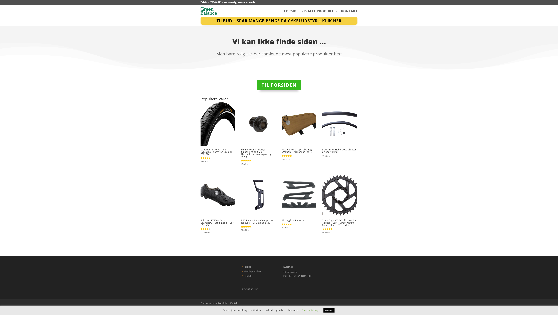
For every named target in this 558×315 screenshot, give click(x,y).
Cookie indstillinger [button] (311, 310)
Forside (291, 11)
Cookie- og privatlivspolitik (214, 303)
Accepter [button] (329, 310)
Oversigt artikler (250, 289)
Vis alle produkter (320, 11)
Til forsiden (279, 85)
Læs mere (293, 310)
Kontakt (349, 11)
